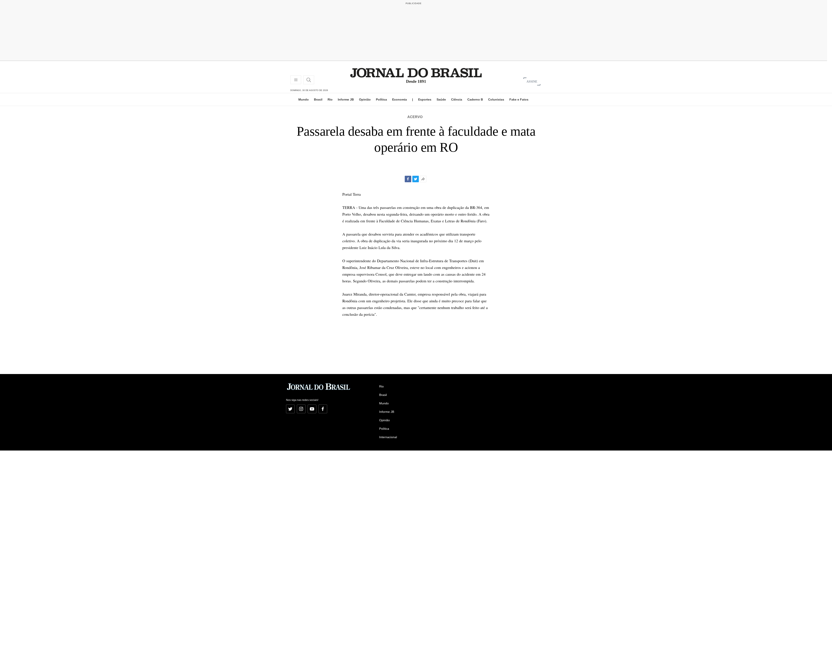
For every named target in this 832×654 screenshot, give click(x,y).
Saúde (441, 99)
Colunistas (496, 99)
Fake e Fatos (518, 99)
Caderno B (475, 99)
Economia (399, 99)
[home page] (416, 72)
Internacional (388, 437)
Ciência (456, 99)
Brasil (318, 99)
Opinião (365, 99)
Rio (330, 99)
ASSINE (531, 81)
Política (381, 99)
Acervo (414, 117)
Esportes (424, 99)
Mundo (303, 99)
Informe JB (346, 99)
